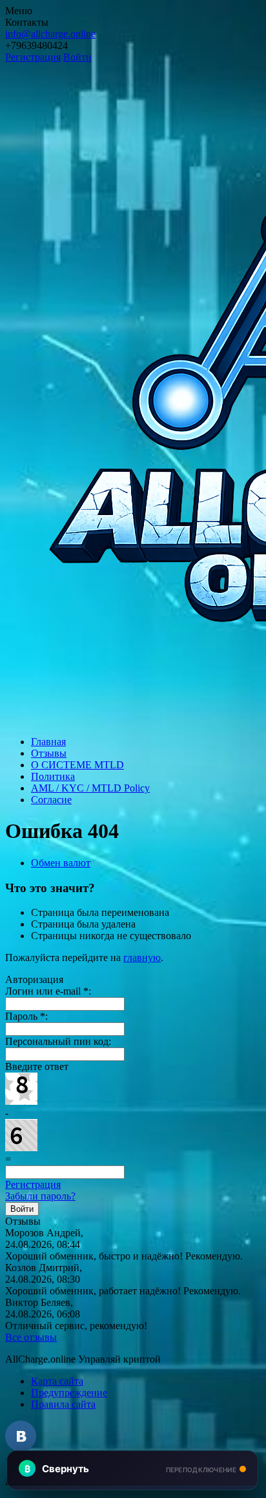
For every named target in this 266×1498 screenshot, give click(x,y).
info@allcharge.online (50, 33)
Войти (77, 57)
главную (142, 957)
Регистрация (33, 57)
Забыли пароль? (40, 1196)
